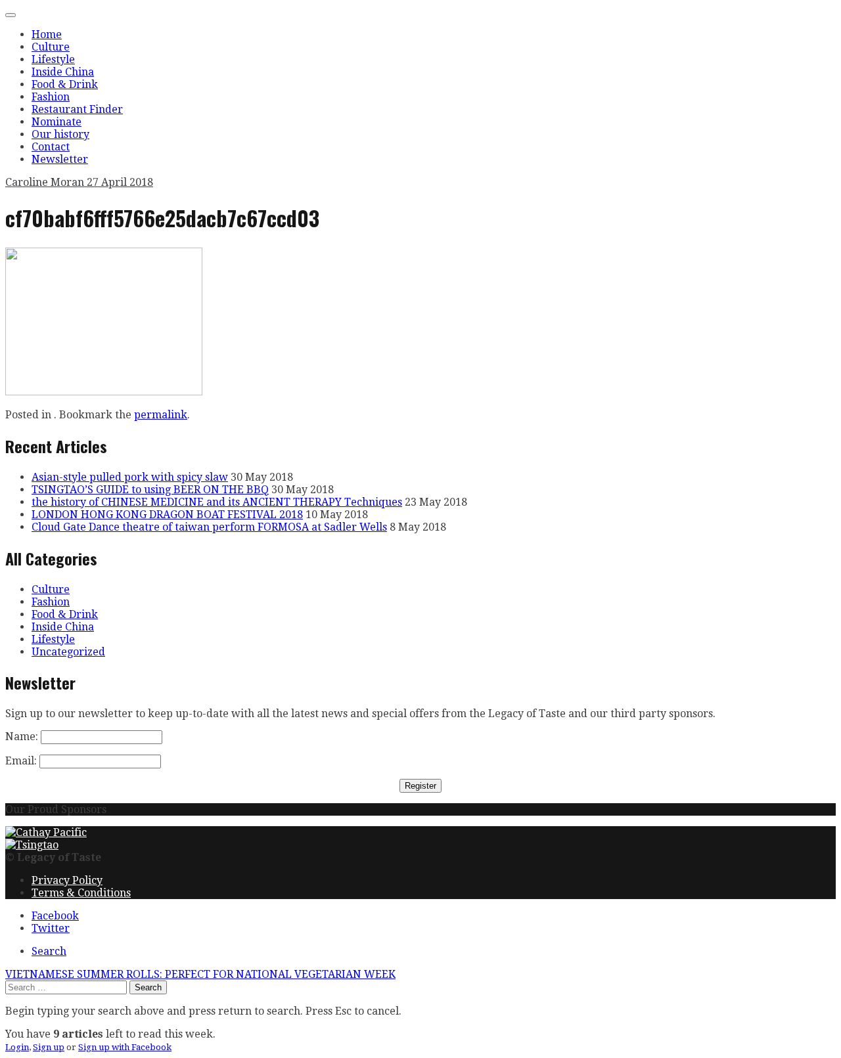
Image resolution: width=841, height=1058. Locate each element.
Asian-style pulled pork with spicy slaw (130, 477)
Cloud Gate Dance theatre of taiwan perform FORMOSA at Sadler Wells (209, 527)
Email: (21, 761)
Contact (51, 147)
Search (49, 951)
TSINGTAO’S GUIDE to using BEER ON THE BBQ (150, 489)
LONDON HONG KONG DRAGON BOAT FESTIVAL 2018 (167, 514)
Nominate (56, 122)
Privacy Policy (67, 880)
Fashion (51, 97)
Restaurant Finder (77, 109)
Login (17, 1047)
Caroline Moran (46, 182)
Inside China (63, 72)
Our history (60, 134)
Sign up (48, 1047)
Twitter (51, 928)
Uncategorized (68, 652)
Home (47, 34)
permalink (160, 414)
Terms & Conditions (81, 893)
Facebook (55, 916)
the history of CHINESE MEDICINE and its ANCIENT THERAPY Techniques (217, 502)
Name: (21, 736)
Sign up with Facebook (124, 1047)
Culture (51, 47)
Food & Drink (65, 84)
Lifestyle (53, 59)
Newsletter (60, 159)
